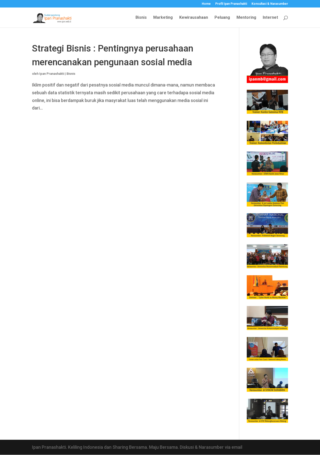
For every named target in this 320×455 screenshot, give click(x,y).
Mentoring (246, 18)
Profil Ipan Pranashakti (231, 4)
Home (206, 4)
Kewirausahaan (193, 18)
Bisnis (141, 18)
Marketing (163, 18)
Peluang (222, 18)
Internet (270, 18)
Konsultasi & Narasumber (270, 4)
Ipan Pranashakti (51, 74)
